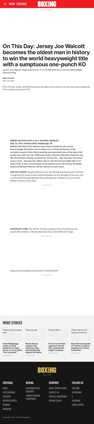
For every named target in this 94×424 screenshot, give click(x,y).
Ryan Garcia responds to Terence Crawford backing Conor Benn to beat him (80, 346)
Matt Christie (8, 78)
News (12, 4)
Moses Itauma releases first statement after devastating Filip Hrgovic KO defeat (33, 348)
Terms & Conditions (58, 396)
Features (21, 4)
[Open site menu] (5, 4)
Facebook (76, 400)
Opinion (6, 404)
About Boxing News (57, 388)
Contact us (54, 392)
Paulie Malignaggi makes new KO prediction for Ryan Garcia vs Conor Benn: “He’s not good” (12, 348)
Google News (77, 404)
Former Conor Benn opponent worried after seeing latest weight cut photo (57, 346)
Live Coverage (9, 392)
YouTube (76, 388)
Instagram (77, 392)
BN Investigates (10, 400)
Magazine (7, 409)
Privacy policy (55, 400)
